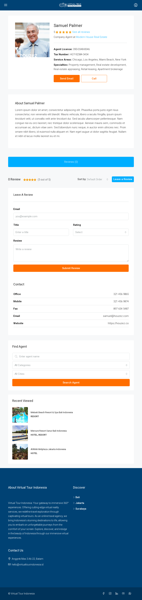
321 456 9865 (121, 294)
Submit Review (71, 268)
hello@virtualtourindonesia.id (27, 564)
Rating (77, 224)
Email (16, 209)
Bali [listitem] (78, 497)
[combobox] (98, 179)
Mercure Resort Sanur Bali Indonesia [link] (49, 430)
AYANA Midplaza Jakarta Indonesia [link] (48, 449)
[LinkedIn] (117, 593)
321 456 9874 (121, 301)
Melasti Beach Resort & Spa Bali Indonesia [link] (52, 412)
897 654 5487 (121, 308)
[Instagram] (111, 593)
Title (16, 224)
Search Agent (71, 382)
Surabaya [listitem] (81, 508)
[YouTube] (124, 593)
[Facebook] (104, 593)
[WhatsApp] (130, 593)
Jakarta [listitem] (80, 503)
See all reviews (81, 32)
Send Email (66, 78)
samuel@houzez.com (116, 316)
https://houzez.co (118, 323)
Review (17, 240)
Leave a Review (122, 179)
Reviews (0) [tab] (71, 161)
